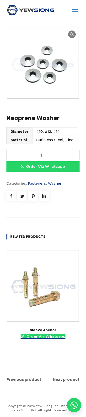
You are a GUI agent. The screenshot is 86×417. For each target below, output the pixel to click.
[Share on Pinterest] (33, 196)
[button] (74, 405)
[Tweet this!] (22, 196)
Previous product (23, 379)
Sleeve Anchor (43, 330)
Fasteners (37, 183)
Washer (55, 183)
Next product (66, 379)
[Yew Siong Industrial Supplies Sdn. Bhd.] (30, 9)
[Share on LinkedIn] (44, 196)
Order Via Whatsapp (45, 166)
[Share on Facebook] (11, 196)
